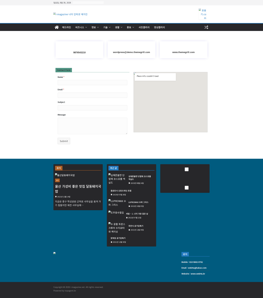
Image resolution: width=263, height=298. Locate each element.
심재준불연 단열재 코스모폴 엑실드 (139, 177)
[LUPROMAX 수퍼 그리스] (117, 204)
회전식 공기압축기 (135, 225)
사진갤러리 (144, 27)
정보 (94, 27)
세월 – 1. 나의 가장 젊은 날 (137, 213)
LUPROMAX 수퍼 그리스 (138, 202)
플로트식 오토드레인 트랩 (121, 190)
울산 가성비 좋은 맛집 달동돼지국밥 (78, 189)
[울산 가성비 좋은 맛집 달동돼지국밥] (78, 175)
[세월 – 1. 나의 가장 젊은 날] (116, 215)
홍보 (129, 27)
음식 (57, 180)
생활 (117, 27)
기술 (105, 27)
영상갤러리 (159, 27)
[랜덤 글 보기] (206, 27)
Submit (64, 141)
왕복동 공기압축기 (118, 238)
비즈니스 (79, 27)
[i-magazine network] (56, 27)
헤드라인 (66, 27)
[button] (85, 27)
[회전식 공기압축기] (117, 227)
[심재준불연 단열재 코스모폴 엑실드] (117, 179)
